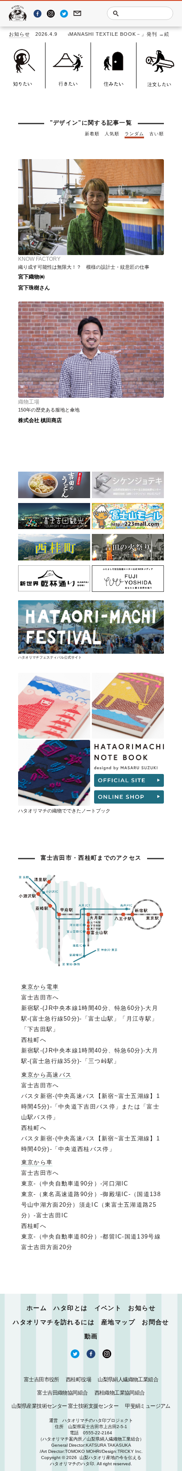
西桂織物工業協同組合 (120, 1393)
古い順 (156, 133)
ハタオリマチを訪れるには (54, 1322)
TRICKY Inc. (130, 1451)
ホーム (37, 1307)
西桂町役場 (78, 1379)
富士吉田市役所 (41, 1379)
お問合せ (155, 1322)
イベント (108, 1307)
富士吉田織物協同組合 (62, 1393)
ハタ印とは (70, 1307)
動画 (91, 1336)
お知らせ (19, 34)
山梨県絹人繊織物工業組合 (128, 1379)
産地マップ (118, 1322)
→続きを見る (162, 34)
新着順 (92, 133)
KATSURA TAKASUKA (108, 1445)
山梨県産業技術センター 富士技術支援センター (64, 1406)
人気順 (112, 133)
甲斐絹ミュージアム (148, 1406)
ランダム (134, 133)
